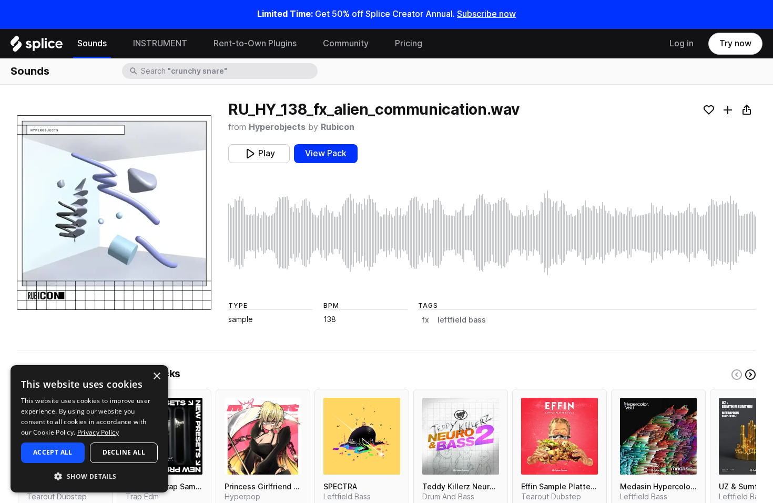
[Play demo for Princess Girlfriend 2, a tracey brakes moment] (263, 436)
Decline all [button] (124, 452)
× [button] (156, 376)
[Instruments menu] (195, 44)
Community (346, 43)
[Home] (37, 46)
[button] (89, 476)
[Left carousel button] (737, 374)
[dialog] (89, 428)
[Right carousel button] (750, 374)
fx (425, 320)
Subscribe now (486, 14)
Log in (681, 43)
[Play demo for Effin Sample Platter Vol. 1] (559, 436)
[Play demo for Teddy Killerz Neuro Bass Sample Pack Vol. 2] (460, 436)
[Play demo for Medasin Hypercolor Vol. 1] (658, 436)
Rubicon (337, 127)
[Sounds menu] (114, 44)
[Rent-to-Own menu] (304, 44)
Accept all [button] (53, 452)
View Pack (326, 153)
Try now (735, 43)
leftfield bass (462, 320)
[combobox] (228, 71)
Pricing (408, 43)
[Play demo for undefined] (114, 212)
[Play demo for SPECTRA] (362, 436)
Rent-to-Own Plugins (255, 43)
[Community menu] (376, 44)
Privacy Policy (98, 432)
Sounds (92, 43)
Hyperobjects (277, 127)
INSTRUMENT (160, 43)
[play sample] (492, 233)
